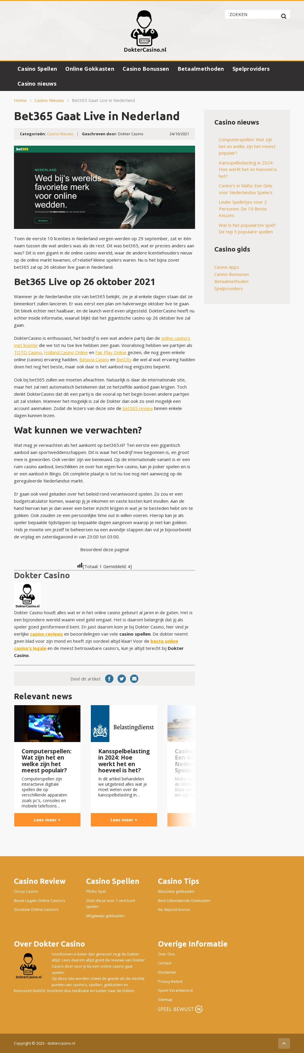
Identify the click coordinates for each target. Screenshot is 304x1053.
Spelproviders (251, 68)
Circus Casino (26, 891)
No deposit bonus (174, 909)
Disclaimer (167, 972)
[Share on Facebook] (109, 679)
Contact (164, 963)
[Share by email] (134, 679)
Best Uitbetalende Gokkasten (184, 900)
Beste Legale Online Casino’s (39, 900)
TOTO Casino (28, 352)
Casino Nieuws (49, 100)
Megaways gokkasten (105, 915)
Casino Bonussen (146, 68)
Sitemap (165, 999)
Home (20, 100)
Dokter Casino (42, 575)
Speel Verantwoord (175, 990)
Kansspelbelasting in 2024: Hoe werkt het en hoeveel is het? (248, 169)
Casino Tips (178, 881)
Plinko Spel (96, 891)
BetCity (124, 359)
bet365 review (138, 408)
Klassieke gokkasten (176, 891)
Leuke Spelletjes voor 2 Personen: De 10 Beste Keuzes (243, 208)
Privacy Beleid (170, 981)
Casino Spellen (37, 68)
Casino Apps (226, 267)
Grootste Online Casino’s (36, 909)
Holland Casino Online (66, 352)
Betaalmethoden (201, 68)
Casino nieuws (37, 83)
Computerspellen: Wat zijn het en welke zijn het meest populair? (247, 146)
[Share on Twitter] (122, 679)
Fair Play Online (110, 352)
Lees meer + (47, 820)
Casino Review (40, 881)
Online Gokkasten (89, 68)
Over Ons (166, 954)
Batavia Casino (94, 359)
